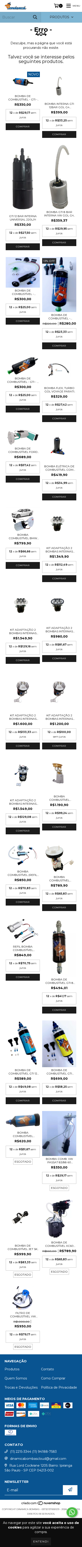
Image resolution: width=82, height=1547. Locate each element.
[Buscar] (35, 17)
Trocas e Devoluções (21, 1387)
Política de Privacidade (59, 1387)
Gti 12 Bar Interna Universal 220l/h (23, 217)
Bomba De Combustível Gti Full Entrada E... (59, 1071)
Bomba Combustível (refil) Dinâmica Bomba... (23, 873)
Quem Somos (16, 1378)
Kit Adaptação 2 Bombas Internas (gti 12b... (59, 717)
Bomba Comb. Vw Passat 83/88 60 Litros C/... (59, 1160)
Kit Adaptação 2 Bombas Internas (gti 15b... (22, 717)
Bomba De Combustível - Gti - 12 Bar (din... (22, 97)
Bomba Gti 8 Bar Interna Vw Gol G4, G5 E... (59, 213)
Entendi (41, 1541)
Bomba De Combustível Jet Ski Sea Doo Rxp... (23, 1247)
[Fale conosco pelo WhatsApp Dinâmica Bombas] (72, 1512)
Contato (47, 1369)
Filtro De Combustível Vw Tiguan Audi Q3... (23, 1314)
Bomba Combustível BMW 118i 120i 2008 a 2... (23, 536)
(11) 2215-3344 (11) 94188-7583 (33, 1452)
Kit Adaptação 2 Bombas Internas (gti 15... (22, 631)
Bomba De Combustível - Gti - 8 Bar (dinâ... (23, 380)
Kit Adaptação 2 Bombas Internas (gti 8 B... (59, 629)
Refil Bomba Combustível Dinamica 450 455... (23, 948)
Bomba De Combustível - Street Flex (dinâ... (22, 292)
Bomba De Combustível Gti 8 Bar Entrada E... (59, 981)
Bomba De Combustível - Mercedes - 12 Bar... (59, 316)
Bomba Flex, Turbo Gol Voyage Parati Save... (59, 389)
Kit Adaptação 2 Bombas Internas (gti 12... (59, 549)
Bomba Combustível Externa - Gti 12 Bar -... (23, 1134)
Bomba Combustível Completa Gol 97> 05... (59, 878)
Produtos (12, 1369)
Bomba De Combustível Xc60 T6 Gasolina (59, 1244)
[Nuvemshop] (41, 1504)
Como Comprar (53, 1378)
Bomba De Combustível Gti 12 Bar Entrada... (22, 1071)
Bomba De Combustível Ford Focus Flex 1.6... (23, 450)
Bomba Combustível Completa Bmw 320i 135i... (59, 798)
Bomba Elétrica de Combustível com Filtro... (59, 468)
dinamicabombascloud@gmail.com (38, 1459)
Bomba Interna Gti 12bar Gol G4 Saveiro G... (59, 105)
